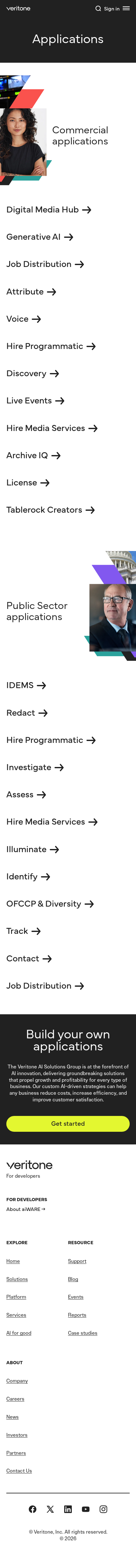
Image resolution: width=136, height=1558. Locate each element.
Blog (73, 1279)
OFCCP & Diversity (43, 903)
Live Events (29, 400)
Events (75, 1297)
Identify (22, 876)
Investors (17, 1435)
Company (17, 1381)
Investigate (28, 766)
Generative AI (33, 236)
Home (13, 1261)
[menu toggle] (126, 8)
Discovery (26, 372)
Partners (16, 1453)
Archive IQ (27, 454)
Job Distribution (38, 263)
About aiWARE (23, 1208)
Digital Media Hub (42, 209)
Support (77, 1261)
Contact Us (19, 1470)
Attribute (25, 291)
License (21, 482)
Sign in (112, 8)
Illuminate (26, 848)
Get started (68, 1123)
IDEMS (20, 684)
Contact (22, 958)
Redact (20, 712)
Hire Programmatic (44, 345)
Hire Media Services (45, 427)
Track (17, 930)
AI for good (18, 1333)
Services (16, 1315)
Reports (77, 1315)
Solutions (17, 1279)
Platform (16, 1297)
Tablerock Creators (44, 509)
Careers (15, 1399)
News (12, 1417)
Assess (20, 794)
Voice (17, 318)
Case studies (82, 1333)
